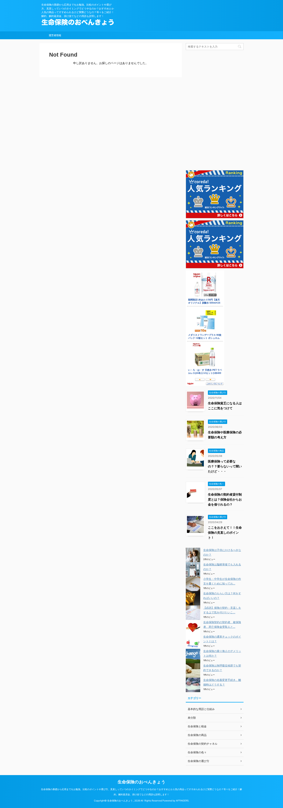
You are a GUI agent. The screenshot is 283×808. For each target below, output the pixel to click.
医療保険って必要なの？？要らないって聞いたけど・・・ (225, 466)
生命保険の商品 (197, 735)
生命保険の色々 (197, 752)
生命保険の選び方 (198, 761)
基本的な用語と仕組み (201, 709)
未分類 (192, 717)
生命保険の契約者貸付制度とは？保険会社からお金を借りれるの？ (225, 499)
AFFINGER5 (182, 800)
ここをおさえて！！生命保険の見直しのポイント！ (225, 532)
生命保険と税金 (197, 726)
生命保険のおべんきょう (142, 781)
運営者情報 (55, 35)
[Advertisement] (215, 109)
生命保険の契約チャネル (202, 743)
